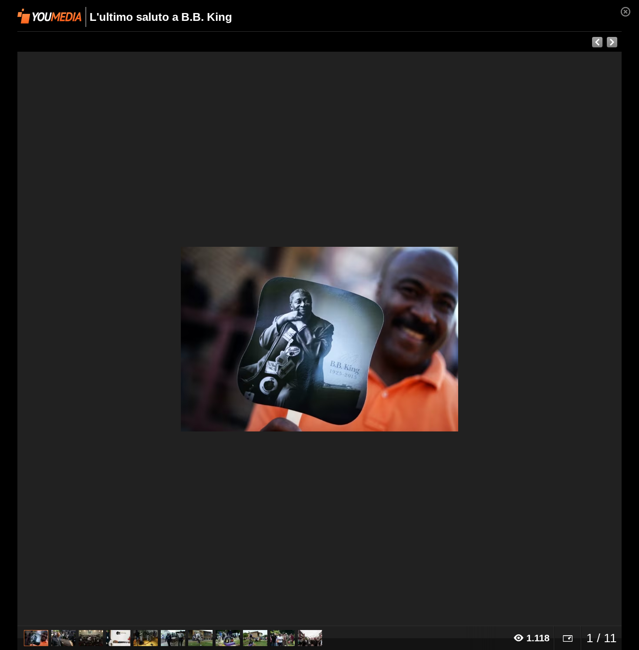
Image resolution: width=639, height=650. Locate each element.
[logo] (49, 16)
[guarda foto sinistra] (77, 339)
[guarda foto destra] (380, 339)
